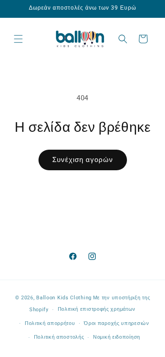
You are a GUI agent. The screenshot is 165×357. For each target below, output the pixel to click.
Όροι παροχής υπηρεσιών (116, 323)
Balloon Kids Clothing (64, 298)
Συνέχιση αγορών (82, 160)
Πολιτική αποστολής (59, 337)
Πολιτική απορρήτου (50, 323)
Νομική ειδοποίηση (116, 337)
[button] (18, 39)
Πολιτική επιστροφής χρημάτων (97, 309)
